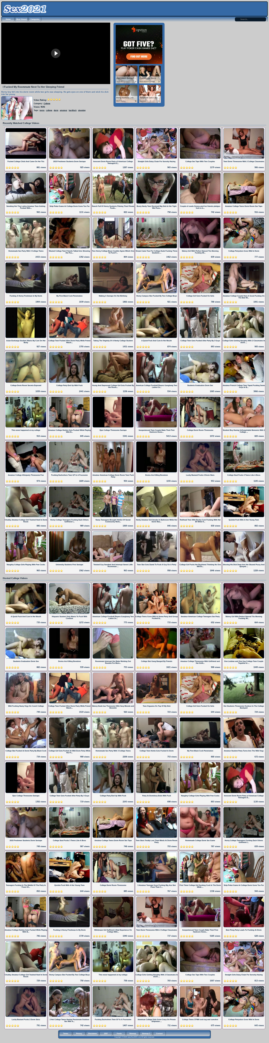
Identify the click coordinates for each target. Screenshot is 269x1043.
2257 (106, 1033)
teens (42, 110)
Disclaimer (92, 1033)
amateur (63, 110)
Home (8, 19)
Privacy (79, 1033)
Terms (65, 1033)
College (47, 103)
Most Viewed (21, 19)
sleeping (81, 110)
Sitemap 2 (146, 1033)
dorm (56, 110)
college (49, 110)
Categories (35, 19)
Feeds (119, 1033)
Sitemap (132, 1033)
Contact (159, 1033)
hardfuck (73, 110)
